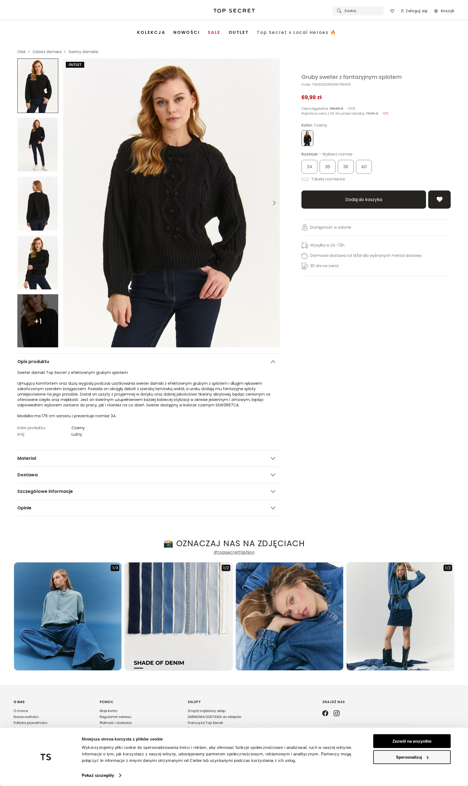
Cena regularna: (328, 108)
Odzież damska (46, 52)
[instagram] (337, 713)
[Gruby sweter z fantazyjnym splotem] (37, 86)
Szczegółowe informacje (45, 491)
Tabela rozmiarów (327, 179)
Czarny (78, 428)
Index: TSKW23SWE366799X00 (326, 84)
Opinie (24, 508)
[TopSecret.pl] (234, 11)
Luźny (77, 434)
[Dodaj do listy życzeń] (439, 199)
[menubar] (236, 32)
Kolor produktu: (31, 428)
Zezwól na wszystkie (411, 741)
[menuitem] (151, 32)
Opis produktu (33, 361)
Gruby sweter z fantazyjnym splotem (351, 76)
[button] (51, 718)
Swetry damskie (83, 52)
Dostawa (27, 475)
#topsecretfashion (234, 552)
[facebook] (325, 713)
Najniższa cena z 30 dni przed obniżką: (344, 113)
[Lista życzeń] (392, 10)
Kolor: (314, 125)
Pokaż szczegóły (98, 775)
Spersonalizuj (409, 757)
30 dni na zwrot (324, 266)
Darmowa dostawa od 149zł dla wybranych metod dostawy (366, 255)
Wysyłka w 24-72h (327, 245)
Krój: (21, 434)
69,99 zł (311, 97)
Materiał (26, 458)
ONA (21, 52)
